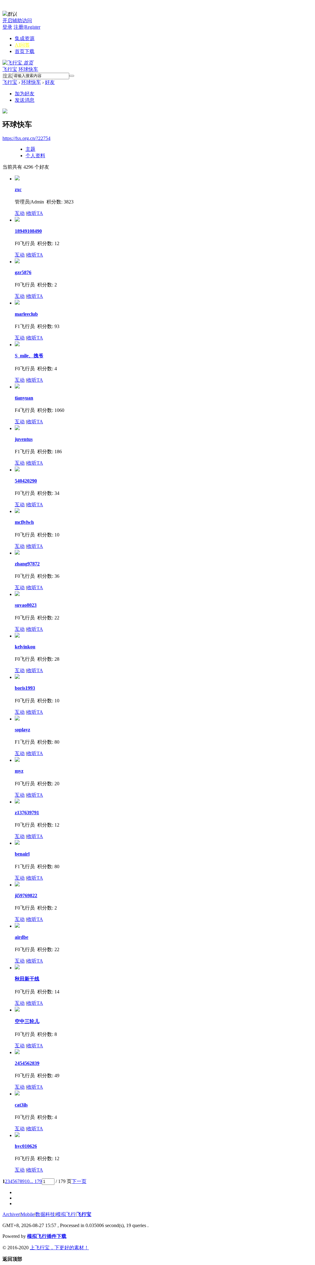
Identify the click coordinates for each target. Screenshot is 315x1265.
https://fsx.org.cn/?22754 (26, 138)
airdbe (21, 937)
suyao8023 (26, 605)
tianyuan (24, 397)
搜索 (7, 75)
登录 (7, 27)
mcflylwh (24, 522)
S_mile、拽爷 (29, 355)
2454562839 (27, 1063)
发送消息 (24, 100)
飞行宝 (9, 69)
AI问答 (22, 44)
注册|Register (27, 27)
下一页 (79, 1181)
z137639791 (27, 812)
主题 (30, 149)
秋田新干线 (27, 978)
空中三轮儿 (27, 1021)
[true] (71, 76)
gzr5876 (23, 272)
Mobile (27, 1214)
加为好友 (24, 93)
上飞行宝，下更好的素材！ (59, 1247)
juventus (24, 439)
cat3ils (21, 1104)
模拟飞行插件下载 (46, 1236)
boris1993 (25, 688)
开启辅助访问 (17, 20)
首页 (24, 51)
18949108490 (28, 231)
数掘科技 (45, 1214)
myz (19, 771)
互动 (20, 213)
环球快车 (28, 69)
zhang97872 (27, 563)
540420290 (26, 480)
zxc (18, 189)
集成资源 (24, 38)
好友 (50, 82)
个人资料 (35, 155)
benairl (22, 853)
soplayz (22, 729)
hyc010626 (26, 1146)
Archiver (11, 1214)
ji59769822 (26, 895)
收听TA (35, 213)
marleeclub (26, 314)
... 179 (36, 1181)
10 (27, 1181)
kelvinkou (25, 646)
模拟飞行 (66, 1214)
